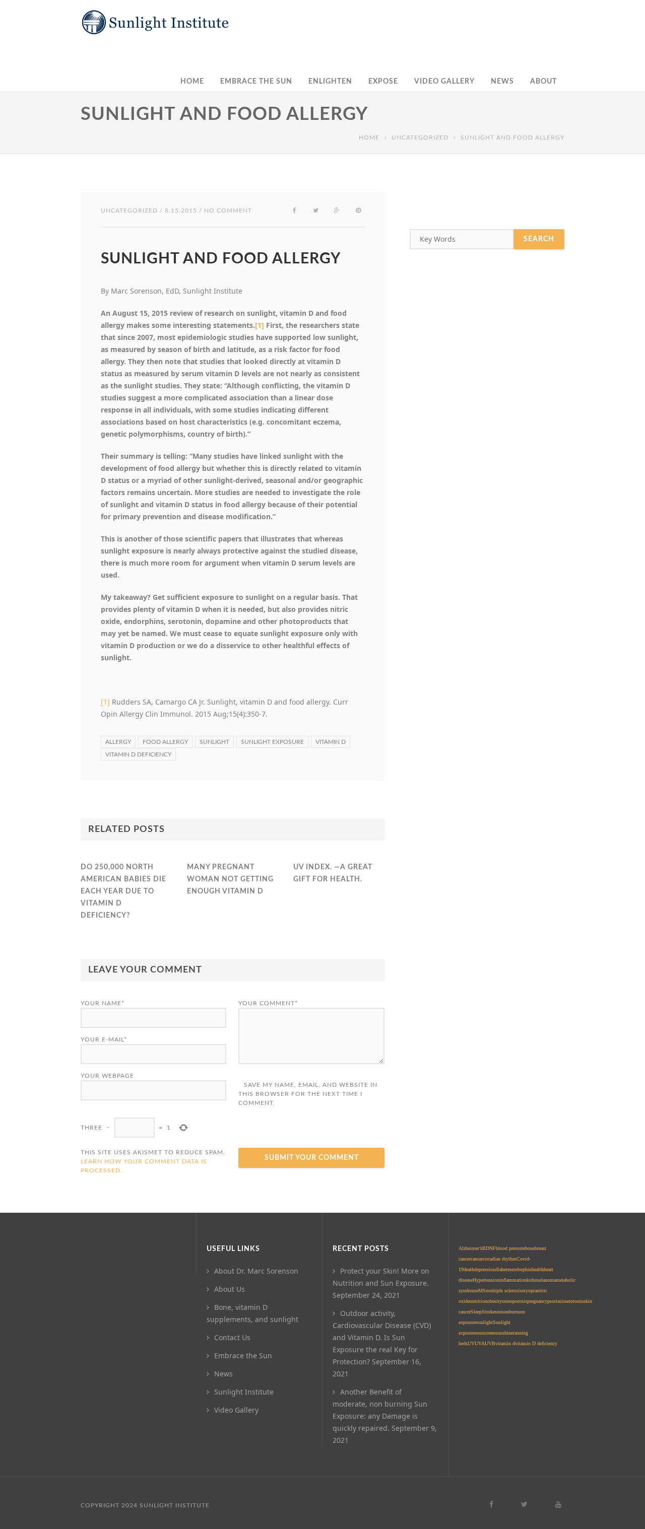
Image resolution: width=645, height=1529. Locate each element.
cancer (477, 1259)
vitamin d (330, 742)
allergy (118, 742)
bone (530, 1248)
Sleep (476, 1311)
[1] (259, 325)
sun (498, 1311)
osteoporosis (514, 1301)
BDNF (489, 1248)
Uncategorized (420, 137)
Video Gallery (444, 81)
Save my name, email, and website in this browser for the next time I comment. (307, 1094)
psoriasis (556, 1301)
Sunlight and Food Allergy (221, 258)
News (502, 81)
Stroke (488, 1311)
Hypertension (486, 1280)
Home (192, 81)
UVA (480, 1343)
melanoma (545, 1280)
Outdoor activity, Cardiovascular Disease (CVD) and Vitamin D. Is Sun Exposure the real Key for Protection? (382, 1337)
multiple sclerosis (504, 1290)
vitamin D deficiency (138, 754)
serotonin (574, 1301)
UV (471, 1343)
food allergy (165, 742)
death (469, 1269)
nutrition (478, 1301)
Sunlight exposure (272, 742)
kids (531, 1280)
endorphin (521, 1269)
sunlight (214, 742)
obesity (494, 1301)
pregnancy (537, 1301)
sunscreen (485, 1333)
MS (482, 1290)
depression (484, 1269)
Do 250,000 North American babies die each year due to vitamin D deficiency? (123, 891)
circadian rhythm (500, 1259)
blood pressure (510, 1248)
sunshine (504, 1333)
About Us (229, 1289)
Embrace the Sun (256, 81)
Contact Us (232, 1337)
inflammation (513, 1280)
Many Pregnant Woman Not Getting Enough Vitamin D (230, 879)
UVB (490, 1343)
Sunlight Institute (244, 1392)
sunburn (510, 1311)
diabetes (503, 1269)
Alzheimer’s (470, 1248)
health (538, 1269)
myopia (529, 1290)
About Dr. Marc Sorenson (256, 1271)
